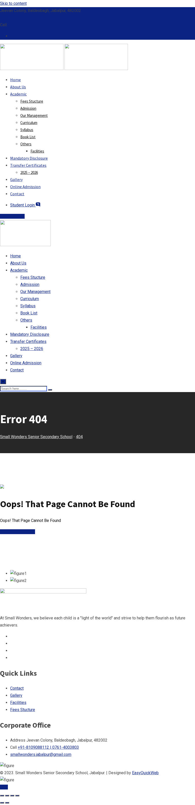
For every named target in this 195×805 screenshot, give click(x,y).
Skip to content (13, 3)
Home (15, 79)
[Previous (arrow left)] (2, 802)
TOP (4, 787)
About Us (18, 86)
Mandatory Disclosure (29, 158)
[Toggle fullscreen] (7, 795)
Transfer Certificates (28, 165)
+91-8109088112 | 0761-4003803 (38, 24)
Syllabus (26, 129)
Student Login (23, 205)
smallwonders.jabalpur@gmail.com (30, 17)
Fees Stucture (31, 101)
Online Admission (25, 186)
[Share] (12, 795)
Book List (28, 136)
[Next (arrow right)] (7, 802)
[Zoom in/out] (2, 795)
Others (25, 144)
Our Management (34, 115)
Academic (18, 93)
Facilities (37, 151)
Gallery (16, 179)
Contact (17, 193)
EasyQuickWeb (145, 772)
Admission (28, 108)
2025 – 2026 (29, 172)
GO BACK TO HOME (17, 531)
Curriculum (28, 122)
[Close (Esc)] (17, 795)
